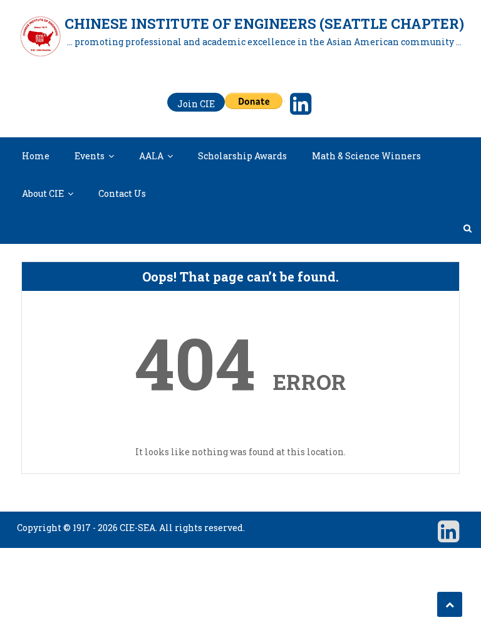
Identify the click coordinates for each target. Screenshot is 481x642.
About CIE (43, 193)
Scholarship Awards (242, 156)
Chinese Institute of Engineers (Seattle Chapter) (264, 23)
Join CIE (196, 104)
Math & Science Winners (366, 156)
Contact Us (122, 193)
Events (90, 156)
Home (35, 156)
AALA (151, 156)
